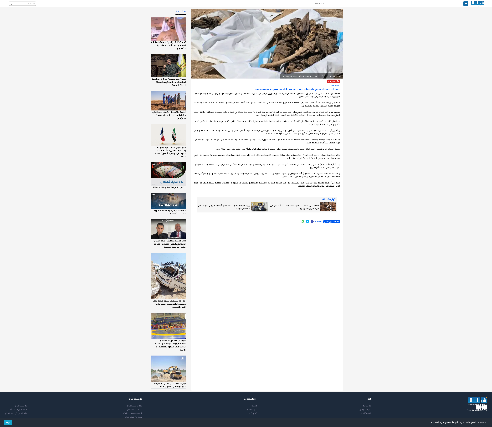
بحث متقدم (319, 4)
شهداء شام (252, 409)
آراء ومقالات (366, 413)
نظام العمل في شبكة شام (16, 413)
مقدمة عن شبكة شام (18, 409)
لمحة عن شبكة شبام (133, 416)
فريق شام (253, 413)
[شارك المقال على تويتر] (307, 221)
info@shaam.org (479, 410)
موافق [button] (7, 422)
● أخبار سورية (333, 81)
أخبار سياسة (367, 405)
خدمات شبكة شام (134, 409)
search (10, 3)
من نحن (254, 405)
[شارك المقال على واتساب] (303, 221)
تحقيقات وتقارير (365, 409)
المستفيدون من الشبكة (132, 413)
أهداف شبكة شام (134, 405)
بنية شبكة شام (21, 405)
